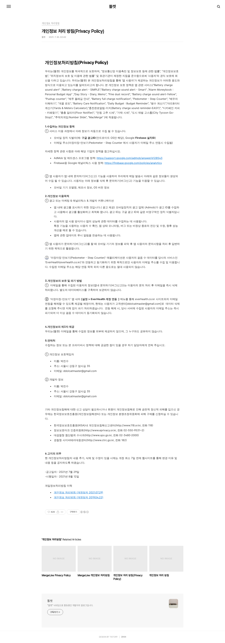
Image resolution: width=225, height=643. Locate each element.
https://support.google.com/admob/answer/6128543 (129, 158)
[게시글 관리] (62, 512)
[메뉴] (8, 6)
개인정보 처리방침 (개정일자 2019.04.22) (78, 497)
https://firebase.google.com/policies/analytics (133, 163)
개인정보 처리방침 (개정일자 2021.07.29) (78, 492)
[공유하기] (58, 512)
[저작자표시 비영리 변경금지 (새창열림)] (84, 512)
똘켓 (112, 7)
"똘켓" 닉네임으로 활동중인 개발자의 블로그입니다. (70, 605)
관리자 (123, 637)
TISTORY (114, 637)
